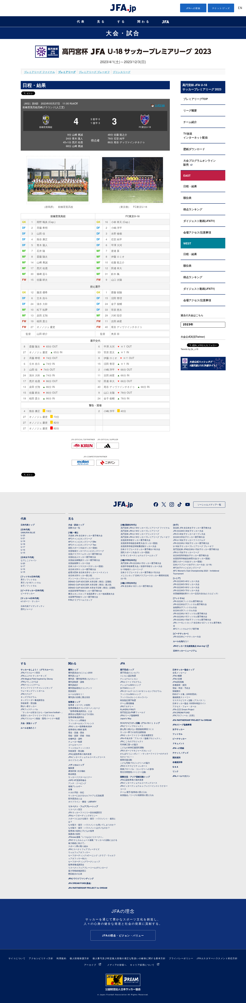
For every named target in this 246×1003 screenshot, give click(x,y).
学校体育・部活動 (29, 703)
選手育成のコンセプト (130, 672)
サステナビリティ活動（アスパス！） (189, 700)
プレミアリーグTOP (195, 99)
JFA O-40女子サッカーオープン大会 (189, 533)
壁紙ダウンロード (194, 149)
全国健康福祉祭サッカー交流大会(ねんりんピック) (195, 593)
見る (101, 21)
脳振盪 (71, 767)
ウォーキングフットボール (32, 690)
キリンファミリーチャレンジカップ (36, 687)
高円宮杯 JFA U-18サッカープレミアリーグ (140, 530)
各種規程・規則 (179, 684)
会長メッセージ (179, 672)
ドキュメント (178, 743)
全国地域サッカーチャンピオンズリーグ (86, 550)
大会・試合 (123, 33)
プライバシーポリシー (181, 958)
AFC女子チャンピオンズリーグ (187, 567)
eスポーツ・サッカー (30, 601)
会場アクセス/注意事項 (197, 232)
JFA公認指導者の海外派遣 (79, 753)
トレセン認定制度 (128, 675)
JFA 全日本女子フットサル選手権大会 (190, 604)
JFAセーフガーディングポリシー (82, 815)
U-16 (23, 549)
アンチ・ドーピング (77, 783)
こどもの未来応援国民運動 (132, 747)
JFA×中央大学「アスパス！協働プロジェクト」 (141, 738)
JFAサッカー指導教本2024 (80, 726)
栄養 (70, 789)
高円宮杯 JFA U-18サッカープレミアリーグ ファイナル (145, 527)
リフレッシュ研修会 (77, 720)
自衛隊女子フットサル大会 (185, 607)
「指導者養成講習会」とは (80, 710)
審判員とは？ (74, 675)
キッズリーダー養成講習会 (32, 699)
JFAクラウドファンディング (81, 878)
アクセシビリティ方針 (41, 958)
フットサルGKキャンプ (130, 694)
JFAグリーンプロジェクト (131, 725)
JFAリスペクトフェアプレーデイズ (83, 849)
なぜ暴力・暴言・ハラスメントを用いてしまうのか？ (92, 824)
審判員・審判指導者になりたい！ (83, 678)
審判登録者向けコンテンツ (80, 687)
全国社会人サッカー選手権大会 (82, 556)
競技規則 (72, 690)
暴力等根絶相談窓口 (77, 870)
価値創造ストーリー (181, 697)
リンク (175, 771)
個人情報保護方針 (79, 958)
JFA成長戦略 (178, 681)
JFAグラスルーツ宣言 (30, 672)
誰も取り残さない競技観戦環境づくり (137, 729)
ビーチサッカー (28, 593)
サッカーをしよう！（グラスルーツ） (37, 669)
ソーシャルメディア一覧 (209, 504)
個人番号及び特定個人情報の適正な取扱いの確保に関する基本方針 (129, 958)
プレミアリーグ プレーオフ (94, 72)
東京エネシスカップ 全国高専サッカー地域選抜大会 (91, 593)
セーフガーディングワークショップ (84, 861)
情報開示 (176, 690)
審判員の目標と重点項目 (79, 697)
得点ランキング (192, 209)
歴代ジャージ (27, 609)
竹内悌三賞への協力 (129, 744)
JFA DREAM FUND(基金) (79, 883)
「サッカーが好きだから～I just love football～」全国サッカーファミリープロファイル (42, 714)
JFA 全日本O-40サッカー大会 (186, 581)
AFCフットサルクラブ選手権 (186, 628)
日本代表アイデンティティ (32, 606)
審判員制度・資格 (76, 681)
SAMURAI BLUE (28, 532)
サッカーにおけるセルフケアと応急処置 (86, 795)
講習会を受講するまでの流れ (81, 714)
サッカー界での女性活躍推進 (133, 732)
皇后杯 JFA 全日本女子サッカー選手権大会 (192, 527)
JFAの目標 (177, 678)
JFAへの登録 (193, 8)
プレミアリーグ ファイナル (39, 72)
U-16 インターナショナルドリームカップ (139, 555)
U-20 (23, 563)
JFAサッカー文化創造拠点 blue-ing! (189, 646)
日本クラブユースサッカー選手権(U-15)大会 (140, 572)
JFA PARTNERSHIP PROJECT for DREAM (87, 887)
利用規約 (61, 958)
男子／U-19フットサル (31, 582)
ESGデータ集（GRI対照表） (185, 694)
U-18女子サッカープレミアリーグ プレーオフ (193, 546)
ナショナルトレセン (129, 678)
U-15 (23, 552)
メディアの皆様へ (117, 964)
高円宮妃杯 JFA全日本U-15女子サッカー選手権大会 (196, 549)
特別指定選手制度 (128, 700)
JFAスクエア (26, 693)
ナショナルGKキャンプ (130, 684)
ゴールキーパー (75, 744)
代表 (81, 21)
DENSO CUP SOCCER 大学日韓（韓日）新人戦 (89, 584)
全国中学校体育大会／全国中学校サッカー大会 (141, 566)
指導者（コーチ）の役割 (79, 704)
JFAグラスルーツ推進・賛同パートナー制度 (40, 718)
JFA (122, 663)
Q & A (175, 766)
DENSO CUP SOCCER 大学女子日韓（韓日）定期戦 (91, 587)
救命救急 (72, 773)
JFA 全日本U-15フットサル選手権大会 (190, 616)
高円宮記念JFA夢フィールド (132, 712)
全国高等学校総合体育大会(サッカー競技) (139, 543)
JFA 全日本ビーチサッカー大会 (187, 636)
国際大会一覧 (74, 527)
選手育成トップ (127, 669)
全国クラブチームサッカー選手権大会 (85, 553)
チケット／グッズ (180, 752)
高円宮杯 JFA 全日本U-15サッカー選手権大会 (141, 563)
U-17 (23, 546)
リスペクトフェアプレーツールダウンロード (88, 867)
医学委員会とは (75, 798)
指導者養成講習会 (76, 717)
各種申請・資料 (75, 738)
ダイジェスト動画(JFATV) (199, 221)
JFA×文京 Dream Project (183, 709)
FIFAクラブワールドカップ (80, 599)
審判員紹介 (73, 684)
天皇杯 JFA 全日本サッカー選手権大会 (85, 535)
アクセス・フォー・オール (184, 706)
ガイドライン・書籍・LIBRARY (82, 801)
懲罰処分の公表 (75, 873)
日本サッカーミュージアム (185, 650)
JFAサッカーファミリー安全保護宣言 (136, 735)
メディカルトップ (76, 764)
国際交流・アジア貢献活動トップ (135, 776)
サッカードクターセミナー (80, 777)
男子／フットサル (29, 579)
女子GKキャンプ (127, 687)
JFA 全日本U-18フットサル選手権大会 (190, 613)
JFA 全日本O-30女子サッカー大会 (188, 530)
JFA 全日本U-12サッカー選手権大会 (137, 585)
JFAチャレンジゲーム (30, 684)
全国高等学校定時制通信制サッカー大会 (138, 546)
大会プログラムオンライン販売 (199, 163)
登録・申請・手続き (181, 687)
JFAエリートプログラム (130, 681)
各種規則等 (177, 762)
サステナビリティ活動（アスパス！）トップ (140, 723)
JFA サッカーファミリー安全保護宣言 (85, 812)
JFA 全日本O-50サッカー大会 (186, 584)
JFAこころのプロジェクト (131, 741)
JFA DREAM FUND (181, 712)
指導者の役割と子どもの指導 (81, 830)
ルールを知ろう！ (181, 641)
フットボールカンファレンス (81, 723)
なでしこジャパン (29, 560)
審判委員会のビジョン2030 (80, 672)
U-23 (23, 535)
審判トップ (73, 669)
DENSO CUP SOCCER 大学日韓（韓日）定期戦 (89, 581)
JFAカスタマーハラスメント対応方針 (217, 958)
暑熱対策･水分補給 (76, 770)
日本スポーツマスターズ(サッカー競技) (85, 566)
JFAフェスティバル (29, 709)
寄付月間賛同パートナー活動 (133, 771)
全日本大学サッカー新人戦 (80, 575)
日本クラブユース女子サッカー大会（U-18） (193, 564)
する (121, 21)
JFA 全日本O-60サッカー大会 (186, 587)
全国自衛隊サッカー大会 (79, 563)
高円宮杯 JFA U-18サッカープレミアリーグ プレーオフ (145, 536)
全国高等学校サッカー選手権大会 (135, 539)
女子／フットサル (29, 585)
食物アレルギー (75, 786)
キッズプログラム (29, 696)
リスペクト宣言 (75, 809)
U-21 (23, 538)
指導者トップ (74, 701)
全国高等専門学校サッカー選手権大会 (85, 590)
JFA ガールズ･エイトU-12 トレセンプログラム (141, 690)
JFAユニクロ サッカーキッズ (33, 675)
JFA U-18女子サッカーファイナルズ (189, 539)
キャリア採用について (142, 964)
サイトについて (17, 958)
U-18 (23, 543)
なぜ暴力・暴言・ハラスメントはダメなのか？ (89, 827)
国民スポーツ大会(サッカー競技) (82, 547)
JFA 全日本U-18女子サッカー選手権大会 (191, 543)
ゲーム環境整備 (127, 703)
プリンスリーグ (121, 72)
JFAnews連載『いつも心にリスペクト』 (86, 836)
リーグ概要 (190, 110)
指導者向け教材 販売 (77, 729)
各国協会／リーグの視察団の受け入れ (137, 795)
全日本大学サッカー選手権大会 (82, 569)
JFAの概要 (177, 675)
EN (240, 8)
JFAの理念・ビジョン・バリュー (123, 935)
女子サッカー (178, 729)
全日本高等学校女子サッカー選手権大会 (191, 555)
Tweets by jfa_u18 (189, 349)
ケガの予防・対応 (76, 792)
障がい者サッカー (29, 706)
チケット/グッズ (221, 8)
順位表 (187, 198)
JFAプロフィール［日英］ (184, 715)
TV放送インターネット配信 (195, 135)
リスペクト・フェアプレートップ (83, 806)
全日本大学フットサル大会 (185, 610)
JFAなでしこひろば (29, 681)
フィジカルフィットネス (79, 747)
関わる (143, 21)
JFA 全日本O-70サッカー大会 (186, 590)
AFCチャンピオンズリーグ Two (82, 544)
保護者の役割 (74, 833)
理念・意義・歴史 (76, 732)
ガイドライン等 (75, 760)
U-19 (23, 541)
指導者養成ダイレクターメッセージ (84, 707)
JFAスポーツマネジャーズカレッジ (135, 750)
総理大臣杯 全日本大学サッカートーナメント (88, 572)
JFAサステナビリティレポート (133, 765)
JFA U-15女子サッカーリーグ (186, 552)
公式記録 (160, 105)
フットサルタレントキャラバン (134, 697)
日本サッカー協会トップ (183, 669)
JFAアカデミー (126, 706)
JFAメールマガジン (181, 776)
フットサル (177, 734)
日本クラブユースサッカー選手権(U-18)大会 (140, 549)
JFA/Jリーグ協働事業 (129, 715)
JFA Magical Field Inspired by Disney (37, 678)
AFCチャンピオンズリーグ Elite (82, 541)
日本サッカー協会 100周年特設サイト (189, 703)
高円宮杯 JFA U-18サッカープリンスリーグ (140, 533)
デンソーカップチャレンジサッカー (84, 578)
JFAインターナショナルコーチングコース (86, 756)
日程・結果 (190, 186)
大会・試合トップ (76, 524)
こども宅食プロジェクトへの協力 (135, 762)
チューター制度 (75, 741)
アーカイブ (90, 964)
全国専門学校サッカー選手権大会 (83, 596)
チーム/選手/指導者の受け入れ (133, 791)
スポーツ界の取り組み (78, 846)
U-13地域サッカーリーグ (132, 569)
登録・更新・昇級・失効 (79, 735)
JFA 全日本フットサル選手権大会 (188, 601)
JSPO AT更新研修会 (77, 780)
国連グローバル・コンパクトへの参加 (137, 768)
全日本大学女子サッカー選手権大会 (189, 536)
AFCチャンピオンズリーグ (80, 538)
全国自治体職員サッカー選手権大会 (84, 560)
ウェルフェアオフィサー (79, 852)
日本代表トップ (28, 524)
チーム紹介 (190, 122)
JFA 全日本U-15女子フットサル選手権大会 (192, 619)
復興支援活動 (126, 759)
